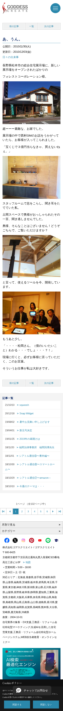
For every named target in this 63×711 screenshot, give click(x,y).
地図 (28, 562)
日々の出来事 (11, 57)
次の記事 (49, 26)
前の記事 (14, 26)
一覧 (31, 26)
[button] (32, 690)
